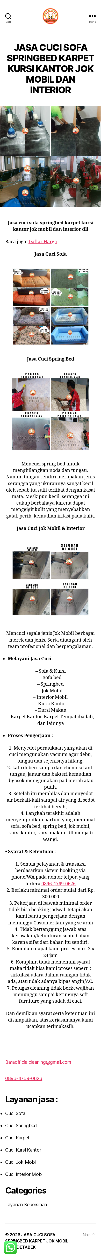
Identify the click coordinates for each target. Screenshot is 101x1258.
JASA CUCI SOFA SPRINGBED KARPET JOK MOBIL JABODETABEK (36, 1241)
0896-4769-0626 (58, 884)
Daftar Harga (42, 242)
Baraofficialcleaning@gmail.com (38, 1062)
